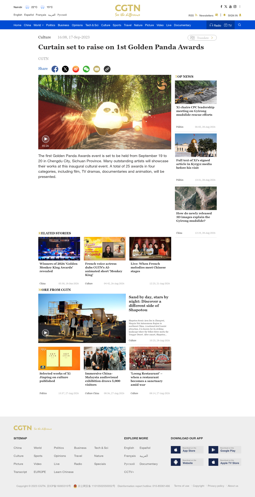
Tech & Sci (91, 25)
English (18, 14)
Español (29, 14)
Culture (105, 25)
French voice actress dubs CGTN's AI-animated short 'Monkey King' (103, 269)
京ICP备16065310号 (59, 485)
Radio (217, 25)
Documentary (182, 25)
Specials (100, 463)
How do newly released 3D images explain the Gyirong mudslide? (194, 217)
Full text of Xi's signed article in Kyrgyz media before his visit (194, 164)
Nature (138, 25)
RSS (191, 15)
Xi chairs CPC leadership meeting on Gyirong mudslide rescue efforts (195, 110)
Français (41, 14)
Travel (127, 25)
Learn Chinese (64, 471)
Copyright (198, 485)
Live (168, 25)
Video (160, 25)
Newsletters (206, 15)
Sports (117, 25)
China (27, 25)
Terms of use (181, 485)
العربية (51, 14)
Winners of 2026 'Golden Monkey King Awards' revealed (58, 267)
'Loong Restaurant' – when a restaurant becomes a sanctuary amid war (147, 379)
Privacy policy (216, 485)
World (38, 25)
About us (233, 485)
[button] (45, 139)
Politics (50, 25)
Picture (149, 25)
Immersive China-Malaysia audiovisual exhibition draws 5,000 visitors (102, 379)
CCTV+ (129, 471)
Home (17, 25)
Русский (62, 14)
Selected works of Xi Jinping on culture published (55, 377)
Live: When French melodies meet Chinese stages (148, 267)
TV (230, 25)
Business (63, 25)
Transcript (20, 471)
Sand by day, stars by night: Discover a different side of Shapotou (148, 303)
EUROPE (40, 471)
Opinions (77, 25)
